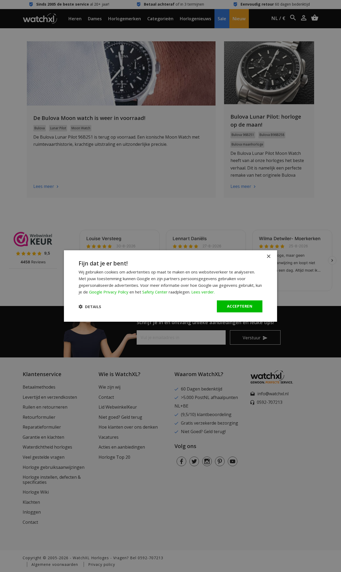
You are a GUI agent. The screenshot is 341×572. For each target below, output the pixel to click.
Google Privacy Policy (108, 292)
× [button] (268, 257)
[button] (90, 306)
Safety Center (155, 292)
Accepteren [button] (239, 306)
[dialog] (170, 286)
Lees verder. (203, 292)
